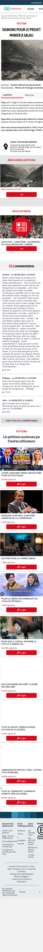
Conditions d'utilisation (21, 904)
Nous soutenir (22, 892)
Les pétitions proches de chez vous (9, 877)
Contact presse (31, 881)
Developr (13, 920)
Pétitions (13, 16)
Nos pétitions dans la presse (32, 866)
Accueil (31, 9)
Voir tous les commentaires (21, 424)
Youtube (20, 869)
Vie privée (31, 894)
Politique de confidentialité (21, 899)
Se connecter (36, 2)
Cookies (21, 897)
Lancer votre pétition (7, 857)
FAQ (9, 894)
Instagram (21, 866)
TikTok (20, 859)
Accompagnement (9, 867)
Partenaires (21, 907)
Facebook (21, 856)
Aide (32, 892)
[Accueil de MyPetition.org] (12, 9)
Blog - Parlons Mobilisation (8, 862)
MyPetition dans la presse (32, 875)
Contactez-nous (18, 894)
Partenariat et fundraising (8, 871)
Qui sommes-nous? (32, 858)
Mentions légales (21, 902)
